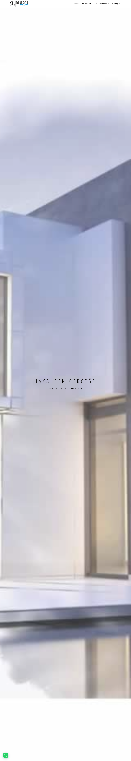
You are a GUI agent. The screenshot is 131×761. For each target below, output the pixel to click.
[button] (5, 755)
